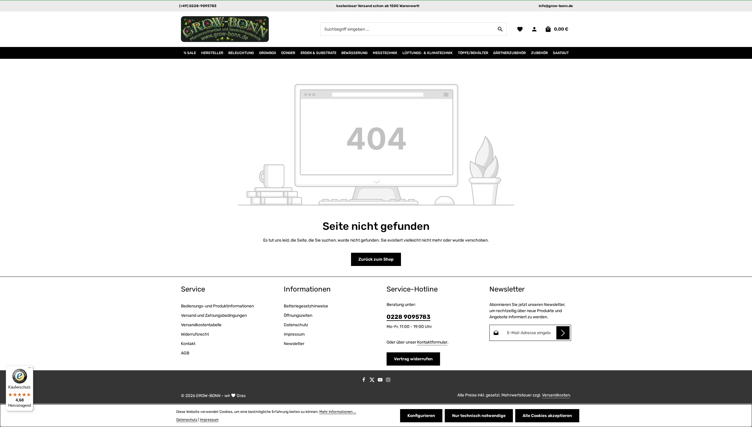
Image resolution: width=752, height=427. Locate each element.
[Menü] (29, 369)
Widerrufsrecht (195, 334)
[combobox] (407, 29)
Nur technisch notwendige (479, 415)
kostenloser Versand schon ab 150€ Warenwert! (377, 6)
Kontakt (188, 343)
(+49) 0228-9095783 (197, 6)
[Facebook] (364, 381)
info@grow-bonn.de (556, 6)
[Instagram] (388, 381)
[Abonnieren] (563, 332)
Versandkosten (556, 395)
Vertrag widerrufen (413, 358)
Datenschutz (296, 324)
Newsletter (294, 343)
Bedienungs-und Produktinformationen (217, 306)
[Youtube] (381, 381)
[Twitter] (372, 381)
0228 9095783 (408, 316)
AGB (185, 353)
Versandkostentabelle (201, 324)
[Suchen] (500, 29)
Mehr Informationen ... (337, 412)
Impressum (294, 334)
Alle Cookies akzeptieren (547, 415)
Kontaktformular (432, 342)
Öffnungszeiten (298, 315)
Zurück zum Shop (376, 259)
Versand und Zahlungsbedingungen (214, 315)
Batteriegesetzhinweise (306, 306)
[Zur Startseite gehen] (225, 29)
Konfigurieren (421, 415)
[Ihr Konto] (534, 29)
